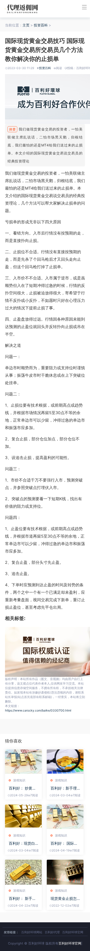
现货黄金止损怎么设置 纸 (63, 898)
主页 (26, 25)
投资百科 (41, 25)
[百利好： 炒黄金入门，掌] (23, 761)
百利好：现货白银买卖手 (22, 843)
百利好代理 (52, 932)
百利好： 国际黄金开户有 (64, 843)
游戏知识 (19, 780)
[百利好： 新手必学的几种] (23, 872)
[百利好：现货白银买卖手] (23, 817)
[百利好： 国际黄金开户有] (65, 817)
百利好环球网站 (31, 932)
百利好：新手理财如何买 (63, 788)
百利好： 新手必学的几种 (22, 898)
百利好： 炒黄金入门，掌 (22, 788)
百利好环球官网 (72, 932)
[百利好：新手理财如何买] (65, 761)
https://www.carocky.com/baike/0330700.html (38, 710)
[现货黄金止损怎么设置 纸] (65, 872)
